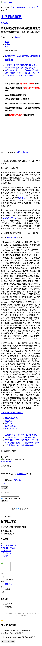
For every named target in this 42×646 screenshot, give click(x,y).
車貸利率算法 (6, 551)
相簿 (7, 42)
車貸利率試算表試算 (8, 546)
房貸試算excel (22, 152)
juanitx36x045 (6, 461)
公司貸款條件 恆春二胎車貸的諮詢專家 (20, 68)
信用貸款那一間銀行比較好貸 (12, 413)
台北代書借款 (12, 238)
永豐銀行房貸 (23, 198)
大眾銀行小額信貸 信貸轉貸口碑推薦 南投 (21, 65)
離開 (12, 642)
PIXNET (10, 613)
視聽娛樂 (18, 37)
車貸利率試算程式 (8, 548)
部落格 (7, 44)
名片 (7, 47)
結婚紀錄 (17, 480)
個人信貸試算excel (9, 218)
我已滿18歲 (5, 642)
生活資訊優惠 (11, 17)
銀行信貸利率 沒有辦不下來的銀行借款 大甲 (22, 73)
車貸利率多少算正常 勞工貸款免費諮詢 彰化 (22, 70)
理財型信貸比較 (11, 429)
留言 (24, 474)
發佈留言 (4, 501)
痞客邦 (19, 474)
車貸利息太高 (10, 423)
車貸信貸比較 (6, 553)
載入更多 (4, 488)
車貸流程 (4, 556)
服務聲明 (23, 616)
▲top (3, 484)
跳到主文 (4, 23)
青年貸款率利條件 (12, 418)
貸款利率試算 (10, 426)
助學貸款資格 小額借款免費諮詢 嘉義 (19, 75)
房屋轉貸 (8, 421)
